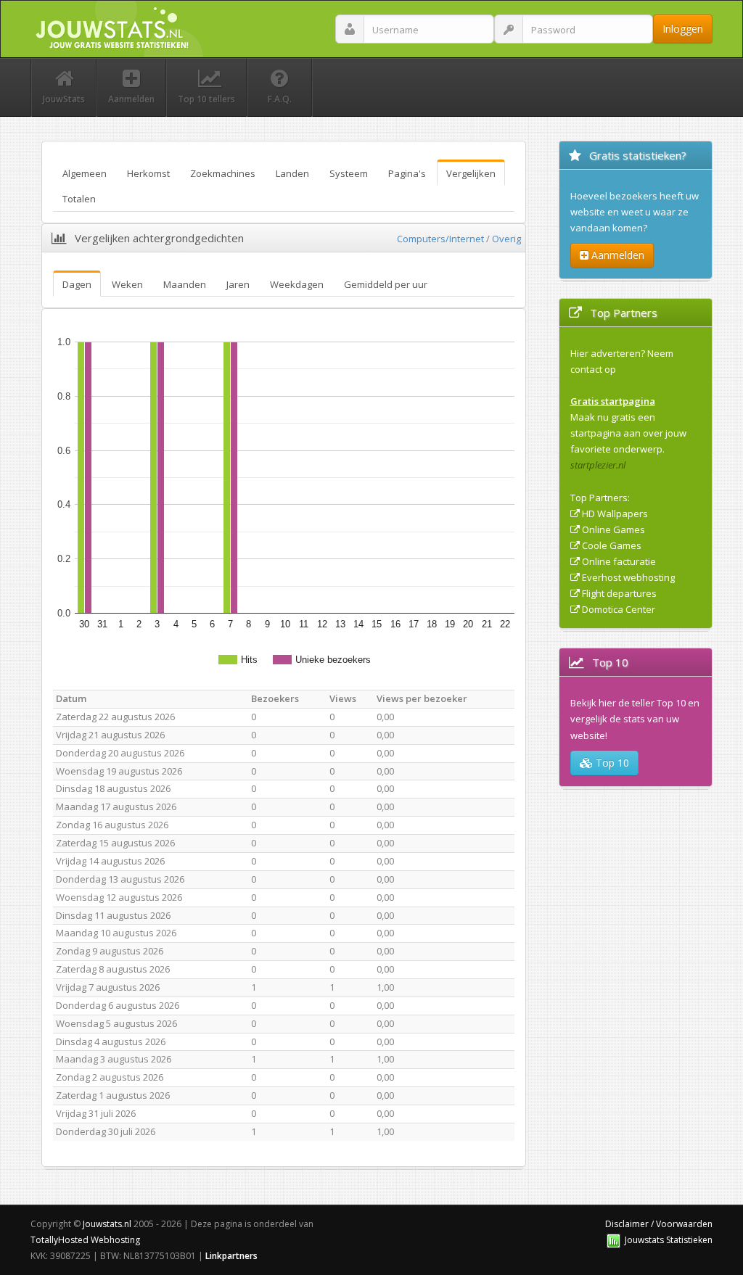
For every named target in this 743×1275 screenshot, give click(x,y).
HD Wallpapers (615, 513)
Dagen (76, 284)
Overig (506, 238)
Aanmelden (616, 255)
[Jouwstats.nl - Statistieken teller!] (613, 1240)
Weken (127, 284)
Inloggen (682, 29)
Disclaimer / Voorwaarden (659, 1224)
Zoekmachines (222, 173)
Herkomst (148, 173)
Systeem (348, 173)
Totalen (79, 198)
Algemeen (84, 173)
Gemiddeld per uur (385, 284)
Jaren (238, 284)
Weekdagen (297, 284)
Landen (292, 173)
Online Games (613, 529)
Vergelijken (471, 173)
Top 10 (611, 762)
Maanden (184, 284)
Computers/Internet (440, 238)
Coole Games (611, 545)
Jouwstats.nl (107, 1224)
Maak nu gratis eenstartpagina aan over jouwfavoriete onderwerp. (628, 432)
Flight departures (619, 593)
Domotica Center (618, 609)
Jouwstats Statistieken (669, 1240)
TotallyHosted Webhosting (85, 1240)
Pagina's (407, 173)
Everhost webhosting (628, 577)
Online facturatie (619, 561)
